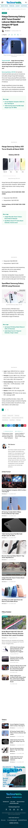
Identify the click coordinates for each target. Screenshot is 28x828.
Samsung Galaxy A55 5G (8, 72)
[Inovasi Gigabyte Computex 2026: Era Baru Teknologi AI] (14, 481)
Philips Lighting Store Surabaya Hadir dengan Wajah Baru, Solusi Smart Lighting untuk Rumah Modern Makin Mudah (18, 678)
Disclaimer (12, 801)
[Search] (26, 2)
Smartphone (5, 420)
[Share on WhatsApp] (12, 34)
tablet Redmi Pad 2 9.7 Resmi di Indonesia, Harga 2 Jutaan (13, 332)
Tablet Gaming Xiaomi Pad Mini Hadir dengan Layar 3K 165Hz (14, 106)
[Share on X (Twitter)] (18, 34)
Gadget (18, 5)
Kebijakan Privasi (20, 801)
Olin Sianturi (7, 30)
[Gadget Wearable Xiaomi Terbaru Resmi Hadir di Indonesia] (14, 569)
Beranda (3, 9)
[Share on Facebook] (15, 34)
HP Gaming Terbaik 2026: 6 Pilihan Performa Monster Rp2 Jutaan (18, 733)
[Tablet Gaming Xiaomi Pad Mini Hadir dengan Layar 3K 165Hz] (14, 525)
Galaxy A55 (10, 415)
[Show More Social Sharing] (21, 34)
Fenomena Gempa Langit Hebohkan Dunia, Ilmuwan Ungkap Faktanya (17, 658)
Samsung (17, 415)
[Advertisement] (14, 126)
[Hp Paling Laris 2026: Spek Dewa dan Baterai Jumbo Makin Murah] (14, 591)
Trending (11, 5)
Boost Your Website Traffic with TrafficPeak (14, 825)
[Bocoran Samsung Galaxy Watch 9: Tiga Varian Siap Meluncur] (14, 547)
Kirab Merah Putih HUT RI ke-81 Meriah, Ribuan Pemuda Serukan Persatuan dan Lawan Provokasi (12, 633)
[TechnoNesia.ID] (14, 2)
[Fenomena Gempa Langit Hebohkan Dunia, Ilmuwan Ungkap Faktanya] (5, 659)
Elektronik (24, 5)
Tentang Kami (6, 801)
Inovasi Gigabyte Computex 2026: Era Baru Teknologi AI (14, 102)
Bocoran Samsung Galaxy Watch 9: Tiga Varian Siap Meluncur (17, 750)
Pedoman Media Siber (14, 803)
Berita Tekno (4, 5)
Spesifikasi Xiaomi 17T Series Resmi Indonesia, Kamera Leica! (14, 221)
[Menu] (2, 2)
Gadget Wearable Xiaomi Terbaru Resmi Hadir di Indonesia (13, 217)
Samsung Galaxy (6, 417)
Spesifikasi (12, 420)
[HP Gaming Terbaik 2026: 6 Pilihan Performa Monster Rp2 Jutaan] (14, 503)
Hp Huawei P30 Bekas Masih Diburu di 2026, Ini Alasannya (14, 327)
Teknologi (18, 420)
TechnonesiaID (6, 60)
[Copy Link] (9, 34)
